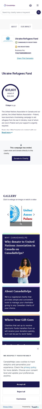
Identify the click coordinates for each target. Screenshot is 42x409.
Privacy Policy (8, 407)
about (14, 27)
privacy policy (30, 367)
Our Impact (26, 27)
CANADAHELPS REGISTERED (27, 42)
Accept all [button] (21, 384)
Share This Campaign (25, 58)
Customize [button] (21, 399)
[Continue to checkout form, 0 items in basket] (31, 5)
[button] (38, 348)
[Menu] (37, 5)
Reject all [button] (21, 392)
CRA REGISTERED (23, 47)
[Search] (39, 12)
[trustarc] (35, 407)
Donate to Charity (21, 158)
